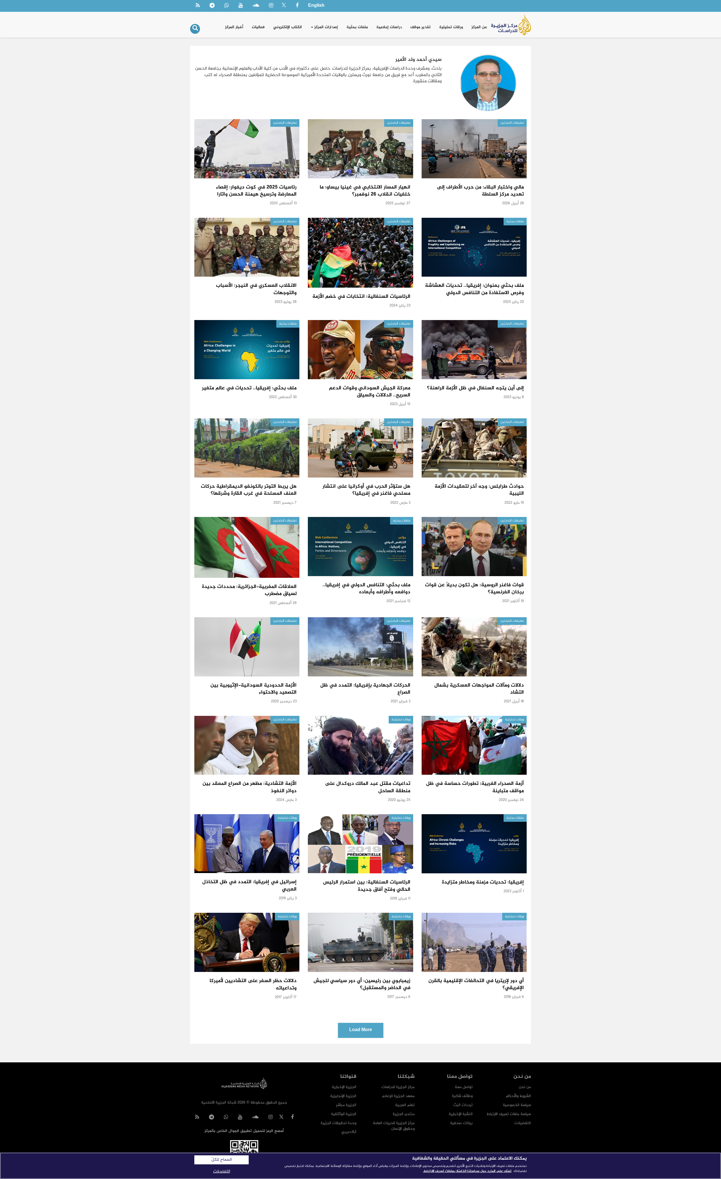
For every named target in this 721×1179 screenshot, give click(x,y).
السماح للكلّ (222, 1159)
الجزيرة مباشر (346, 1105)
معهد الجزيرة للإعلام (398, 1096)
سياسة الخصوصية (517, 1105)
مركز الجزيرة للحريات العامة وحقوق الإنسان (394, 1126)
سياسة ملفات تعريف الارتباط (509, 1114)
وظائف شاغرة (462, 1096)
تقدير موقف (420, 27)
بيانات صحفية (461, 1123)
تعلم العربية (405, 1105)
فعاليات (258, 27)
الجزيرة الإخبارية (344, 1087)
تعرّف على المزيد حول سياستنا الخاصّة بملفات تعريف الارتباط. (467, 1171)
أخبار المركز (234, 27)
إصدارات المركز (325, 27)
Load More (360, 1030)
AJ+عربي (348, 1132)
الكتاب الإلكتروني (287, 27)
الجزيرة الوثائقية (343, 1114)
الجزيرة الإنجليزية (343, 1096)
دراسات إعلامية (389, 27)
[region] (360, 1166)
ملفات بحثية (357, 27)
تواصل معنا (464, 1087)
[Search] (195, 29)
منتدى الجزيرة (404, 1114)
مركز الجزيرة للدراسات (398, 1087)
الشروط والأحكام (518, 1096)
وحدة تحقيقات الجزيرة (338, 1123)
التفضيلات (522, 1123)
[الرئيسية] (511, 24)
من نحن (525, 1087)
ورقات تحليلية (451, 27)
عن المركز (479, 27)
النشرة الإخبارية (461, 1114)
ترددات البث (463, 1105)
